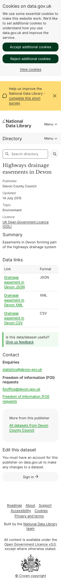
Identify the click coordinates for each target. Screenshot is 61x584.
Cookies (41, 511)
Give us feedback (20, 342)
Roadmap (14, 505)
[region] (30, 296)
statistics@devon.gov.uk (22, 369)
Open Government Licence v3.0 (30, 544)
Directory (12, 138)
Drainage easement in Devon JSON (14, 282)
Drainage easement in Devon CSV (14, 318)
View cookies (30, 69)
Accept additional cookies (30, 47)
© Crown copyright (30, 576)
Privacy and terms (29, 516)
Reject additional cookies (30, 59)
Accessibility (21, 511)
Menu (48, 124)
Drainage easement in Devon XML (14, 300)
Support (45, 505)
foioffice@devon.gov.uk (21, 389)
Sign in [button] (29, 477)
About (30, 505)
